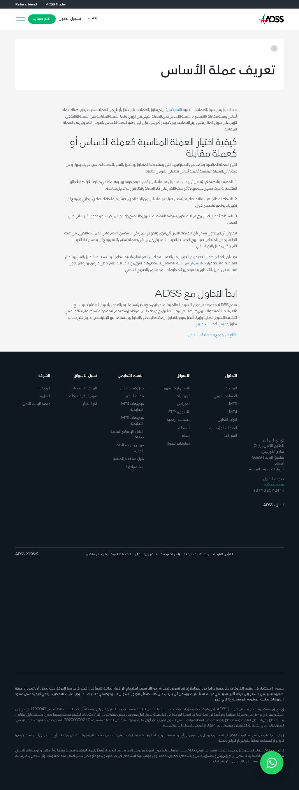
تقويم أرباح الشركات (83, 396)
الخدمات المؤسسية (223, 428)
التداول (231, 376)
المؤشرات (183, 396)
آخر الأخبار (90, 403)
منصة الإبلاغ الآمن (36, 403)
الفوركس (174, 110)
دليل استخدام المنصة (128, 458)
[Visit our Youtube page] (259, 580)
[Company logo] (271, 18)
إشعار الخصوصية (170, 554)
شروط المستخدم (96, 554)
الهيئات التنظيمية (121, 554)
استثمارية (194, 263)
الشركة (44, 376)
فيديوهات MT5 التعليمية (132, 420)
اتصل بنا (44, 396)
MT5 (233, 403)
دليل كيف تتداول (132, 388)
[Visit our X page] (273, 580)
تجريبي (200, 324)
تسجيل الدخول (70, 18)
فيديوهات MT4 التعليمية (132, 406)
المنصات (231, 388)
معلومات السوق (178, 443)
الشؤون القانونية (223, 554)
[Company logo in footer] (271, 401)
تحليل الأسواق (85, 376)
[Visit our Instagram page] (281, 638)
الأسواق (183, 376)
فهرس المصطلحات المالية (130, 448)
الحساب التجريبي (225, 396)
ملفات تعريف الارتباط (196, 554)
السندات (184, 428)
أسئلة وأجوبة (135, 467)
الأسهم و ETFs (179, 412)
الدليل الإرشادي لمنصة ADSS (127, 434)
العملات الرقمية (178, 419)
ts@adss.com (274, 484)
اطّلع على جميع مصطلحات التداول (212, 335)
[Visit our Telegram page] (273, 638)
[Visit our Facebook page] (281, 580)
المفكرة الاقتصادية (83, 388)
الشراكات (230, 435)
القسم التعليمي (131, 376)
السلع (186, 435)
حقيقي (223, 324)
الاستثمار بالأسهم (177, 388)
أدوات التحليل (227, 419)
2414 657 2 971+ (268, 490)
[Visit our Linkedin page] (266, 580)
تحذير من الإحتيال (146, 554)
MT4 (233, 412)
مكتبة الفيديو (134, 396)
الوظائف (44, 388)
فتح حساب (41, 18)
